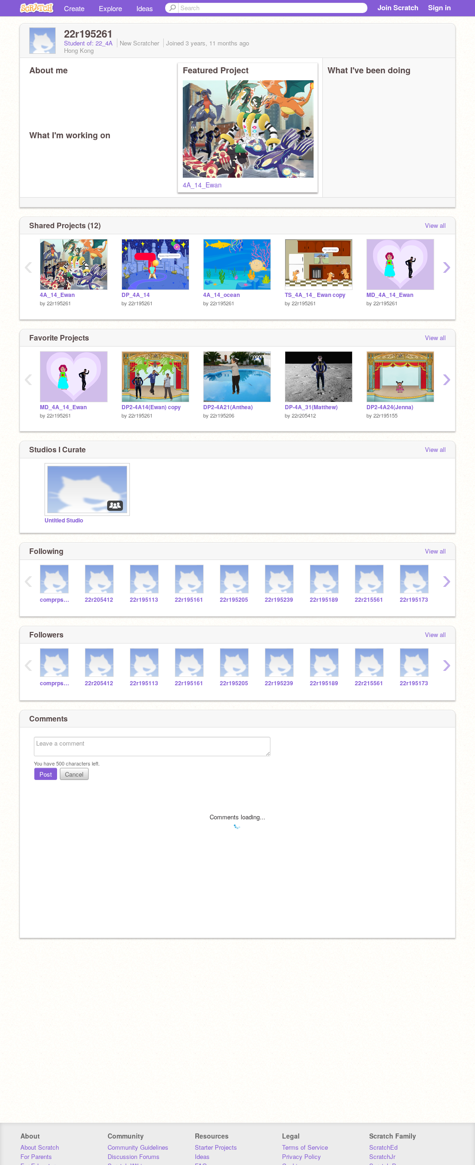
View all (435, 225)
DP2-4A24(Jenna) (389, 407)
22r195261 (59, 303)
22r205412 (304, 415)
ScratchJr (382, 1156)
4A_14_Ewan (202, 184)
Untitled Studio (64, 520)
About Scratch (39, 1147)
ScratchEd (383, 1147)
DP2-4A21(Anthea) (228, 407)
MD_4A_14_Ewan (389, 295)
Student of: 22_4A (89, 43)
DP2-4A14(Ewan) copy (151, 407)
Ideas (144, 8)
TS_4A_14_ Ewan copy (315, 295)
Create (74, 8)
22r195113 (144, 600)
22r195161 (189, 600)
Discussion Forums (134, 1156)
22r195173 (414, 600)
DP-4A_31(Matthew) (311, 407)
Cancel (74, 774)
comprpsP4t (55, 600)
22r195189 (324, 600)
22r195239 (279, 600)
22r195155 (385, 415)
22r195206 (222, 415)
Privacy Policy (301, 1156)
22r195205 (234, 600)
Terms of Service (305, 1147)
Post (45, 774)
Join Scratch (398, 7)
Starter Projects (216, 1147)
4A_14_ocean (221, 295)
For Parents (36, 1156)
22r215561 (369, 600)
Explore (110, 8)
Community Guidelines (138, 1147)
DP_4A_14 (136, 295)
